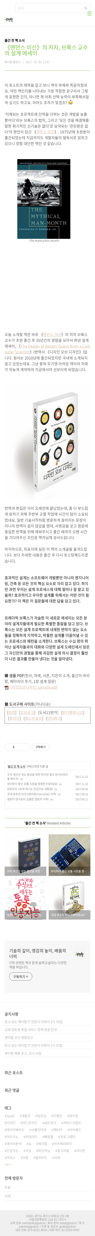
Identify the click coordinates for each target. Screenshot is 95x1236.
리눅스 (10, 1157)
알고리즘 (63, 1150)
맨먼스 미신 (45, 132)
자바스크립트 (72, 1122)
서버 (57, 1157)
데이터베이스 (15, 1129)
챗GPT (57, 1129)
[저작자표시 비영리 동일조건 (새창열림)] (56, 747)
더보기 (8, 1164)
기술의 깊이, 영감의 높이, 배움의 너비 (37, 953)
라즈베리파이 (63, 1143)
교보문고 (27, 712)
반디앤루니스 (72, 712)
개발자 (25, 1115)
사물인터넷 (38, 1129)
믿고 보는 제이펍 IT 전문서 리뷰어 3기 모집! (34, 1021)
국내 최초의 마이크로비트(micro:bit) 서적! (31, 794)
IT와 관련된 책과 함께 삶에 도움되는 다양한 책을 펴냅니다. (38, 964)
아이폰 (80, 1150)
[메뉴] (89, 13)
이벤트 (57, 1115)
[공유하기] (19, 747)
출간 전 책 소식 (16, 766)
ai (29, 1143)
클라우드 (41, 1157)
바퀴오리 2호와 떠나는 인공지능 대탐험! (30, 789)
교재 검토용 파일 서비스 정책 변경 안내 (31, 1029)
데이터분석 (13, 1143)
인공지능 (12, 1150)
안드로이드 (29, 1122)
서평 (25, 1157)
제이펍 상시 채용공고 (19, 1037)
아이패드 (75, 1129)
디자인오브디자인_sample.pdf (32, 687)
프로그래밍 (67, 1136)
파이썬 (73, 1115)
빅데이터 (31, 1136)
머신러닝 (44, 1150)
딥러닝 (41, 1115)
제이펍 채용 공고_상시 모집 (23, 1053)
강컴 (11, 712)
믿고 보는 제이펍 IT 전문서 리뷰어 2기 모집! (34, 1045)
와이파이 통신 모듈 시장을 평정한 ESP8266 (32, 784)
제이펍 (42, 1143)
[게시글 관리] (24, 747)
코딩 (28, 1150)
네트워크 (50, 1122)
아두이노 (12, 1136)
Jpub (10, 1115)
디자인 (10, 1122)
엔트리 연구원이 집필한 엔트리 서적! (28, 799)
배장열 (48, 1136)
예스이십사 (33, 718)
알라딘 (14, 718)
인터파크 (54, 718)
